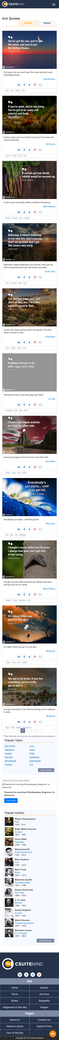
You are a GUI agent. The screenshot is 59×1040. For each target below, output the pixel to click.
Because (22, 600)
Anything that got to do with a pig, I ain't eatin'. (24, 395)
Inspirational (35, 761)
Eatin (26, 410)
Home (14, 987)
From (14, 473)
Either (25, 662)
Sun (7, 91)
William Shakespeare (25, 819)
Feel (12, 728)
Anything (9, 410)
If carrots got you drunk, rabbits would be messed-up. (27, 202)
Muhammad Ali (22, 849)
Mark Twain (20, 869)
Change (8, 753)
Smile (32, 753)
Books (14, 1000)
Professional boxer (23, 852)
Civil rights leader (22, 882)
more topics (46, 770)
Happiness (9, 749)
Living (8, 156)
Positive (8, 764)
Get (7, 535)
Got (12, 91)
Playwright (19, 842)
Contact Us (44, 1019)
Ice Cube (51, 399)
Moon (18, 91)
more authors (45, 941)
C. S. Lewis (20, 900)
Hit (16, 535)
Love (32, 746)
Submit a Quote (14, 1026)
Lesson (13, 283)
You (23, 91)
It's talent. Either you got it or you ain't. (20, 647)
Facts (15, 994)
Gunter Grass (50, 271)
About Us (15, 1019)
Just (7, 348)
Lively (14, 156)
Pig (20, 410)
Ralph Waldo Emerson (25, 829)
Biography (44, 1000)
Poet (17, 822)
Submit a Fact (44, 1026)
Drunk (15, 218)
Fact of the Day (14, 1032)
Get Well (22, 535)
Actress (18, 913)
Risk (7, 728)
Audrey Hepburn (23, 910)
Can (24, 283)
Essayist (19, 832)
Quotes (44, 987)
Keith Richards (49, 79)
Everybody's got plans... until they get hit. (21, 519)
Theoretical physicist (24, 923)
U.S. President (21, 933)
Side (24, 473)
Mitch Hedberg (49, 206)
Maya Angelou (22, 859)
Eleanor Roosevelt (24, 890)
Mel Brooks (50, 144)
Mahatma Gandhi (23, 880)
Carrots (27, 218)
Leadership (34, 757)
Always (8, 600)
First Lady (19, 893)
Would (8, 218)
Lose (15, 600)
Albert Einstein (22, 920)
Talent (8, 662)
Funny (32, 749)
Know (8, 473)
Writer (17, 872)
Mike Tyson (50, 524)
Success (9, 757)
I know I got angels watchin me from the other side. (26, 457)
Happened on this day (15, 1007)
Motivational (10, 761)
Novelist (18, 903)
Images (44, 1007)
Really (18, 728)
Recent (47, 23)
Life (31, 764)
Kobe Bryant (50, 337)
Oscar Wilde (21, 839)
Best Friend (10, 746)
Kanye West (50, 461)
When (13, 348)
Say (20, 283)
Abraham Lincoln (23, 930)
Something (27, 728)
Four (19, 348)
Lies (7, 283)
